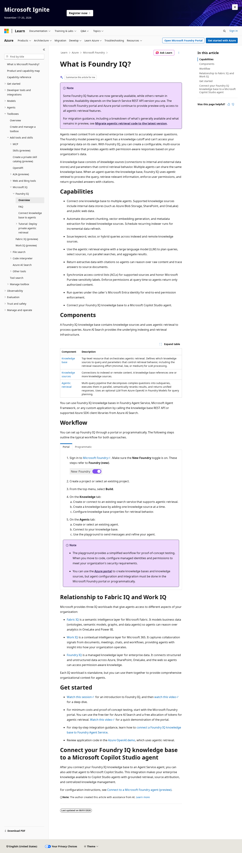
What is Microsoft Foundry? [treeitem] (23, 64)
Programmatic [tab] (83, 446)
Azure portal (103, 571)
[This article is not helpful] (233, 104)
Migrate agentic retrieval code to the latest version (131, 123)
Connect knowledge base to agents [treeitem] (30, 215)
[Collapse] (44, 49)
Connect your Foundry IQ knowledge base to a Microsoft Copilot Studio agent (217, 89)
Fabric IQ (73, 620)
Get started (206, 81)
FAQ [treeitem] (20, 206)
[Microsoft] (6, 31)
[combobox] (24, 57)
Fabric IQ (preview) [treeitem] (27, 239)
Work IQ (72, 637)
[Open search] (224, 31)
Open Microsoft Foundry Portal (183, 40)
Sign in (233, 30)
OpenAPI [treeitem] (18, 168)
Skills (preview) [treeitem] (21, 150)
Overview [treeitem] (15, 120)
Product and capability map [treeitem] (23, 70)
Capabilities (206, 59)
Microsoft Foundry (94, 52)
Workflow (204, 68)
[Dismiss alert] (235, 7)
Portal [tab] (66, 446)
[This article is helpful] (229, 104)
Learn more (143, 797)
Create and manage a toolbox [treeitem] (23, 129)
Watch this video (101, 720)
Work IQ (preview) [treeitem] (26, 245)
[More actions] (179, 53)
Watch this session (79, 697)
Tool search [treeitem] (16, 277)
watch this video (165, 697)
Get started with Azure (222, 40)
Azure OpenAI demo (121, 740)
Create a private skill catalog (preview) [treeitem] (25, 159)
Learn (64, 52)
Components (206, 64)
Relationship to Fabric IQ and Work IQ (216, 75)
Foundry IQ (74, 655)
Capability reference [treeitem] (19, 77)
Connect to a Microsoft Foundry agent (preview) (139, 790)
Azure (75, 52)
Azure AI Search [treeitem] (22, 265)
